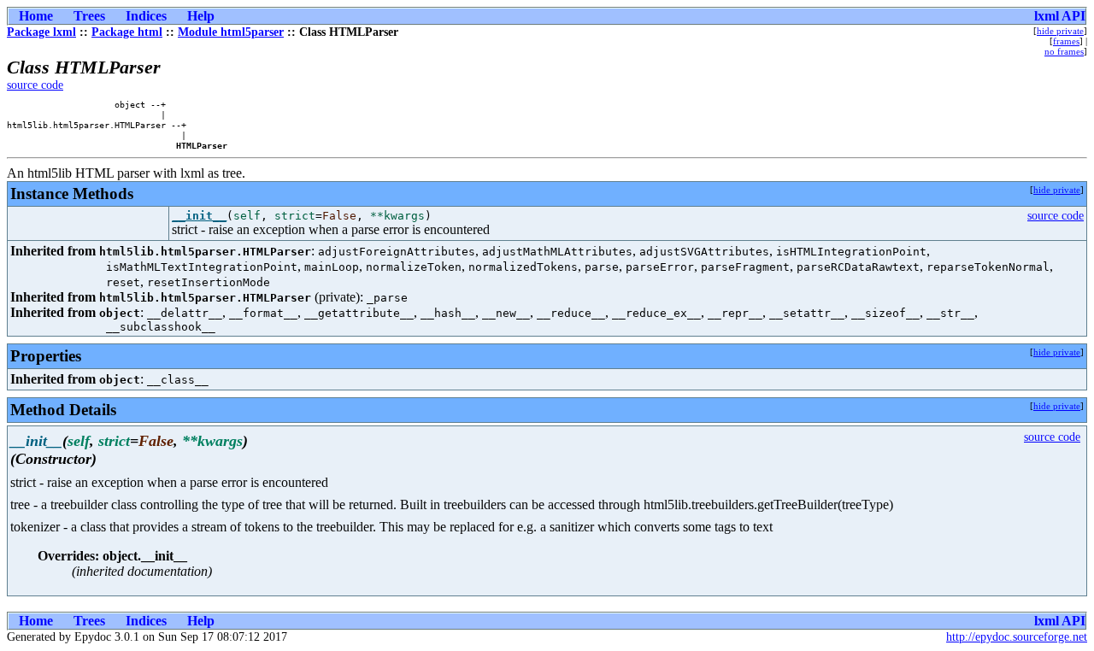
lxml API (1059, 16)
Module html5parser (231, 32)
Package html (126, 32)
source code (35, 85)
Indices (146, 16)
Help (201, 16)
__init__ (199, 215)
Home (36, 16)
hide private (1060, 31)
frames (1066, 41)
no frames (1064, 51)
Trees (89, 16)
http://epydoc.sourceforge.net (1016, 636)
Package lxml (41, 32)
